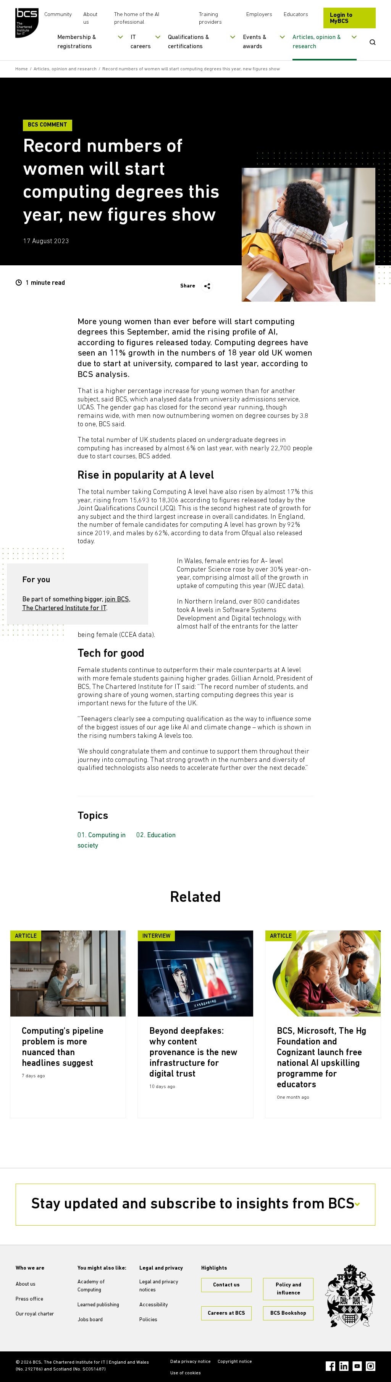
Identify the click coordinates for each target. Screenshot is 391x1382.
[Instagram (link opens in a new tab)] (370, 1366)
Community (58, 15)
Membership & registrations (76, 42)
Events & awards (255, 42)
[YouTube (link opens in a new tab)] (357, 1366)
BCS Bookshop (288, 1313)
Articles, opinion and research (65, 69)
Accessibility (153, 1305)
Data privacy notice (190, 1361)
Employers (259, 15)
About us (26, 1284)
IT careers (141, 42)
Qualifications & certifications (188, 42)
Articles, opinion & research (316, 42)
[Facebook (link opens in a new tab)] (330, 1366)
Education (161, 835)
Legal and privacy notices (158, 1286)
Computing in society (102, 840)
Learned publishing (98, 1305)
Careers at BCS (226, 1313)
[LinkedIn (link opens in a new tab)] (344, 1366)
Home (21, 69)
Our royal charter (35, 1314)
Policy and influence (288, 1289)
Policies (148, 1320)
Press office (29, 1299)
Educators (296, 15)
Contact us (226, 1285)
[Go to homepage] (27, 23)
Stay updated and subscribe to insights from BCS (193, 1204)
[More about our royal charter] (350, 1295)
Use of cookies (185, 1373)
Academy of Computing (91, 1286)
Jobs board (90, 1320)
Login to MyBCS (341, 18)
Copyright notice (235, 1361)
